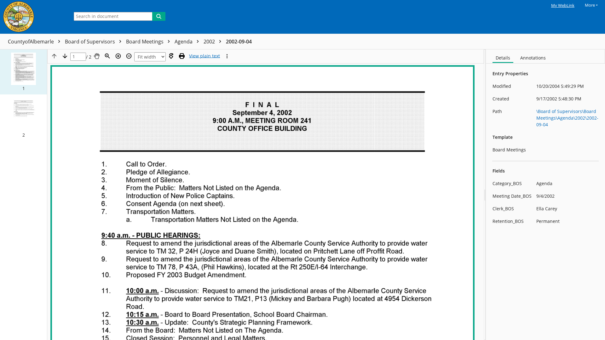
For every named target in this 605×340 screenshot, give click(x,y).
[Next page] (65, 56)
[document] (545, 194)
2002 (210, 41)
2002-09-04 (239, 41)
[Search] (158, 16)
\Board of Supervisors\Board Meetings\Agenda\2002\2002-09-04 (567, 118)
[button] (23, 71)
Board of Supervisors (90, 41)
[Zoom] (107, 56)
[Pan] (96, 56)
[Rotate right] (171, 56)
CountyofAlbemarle (31, 41)
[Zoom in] (118, 56)
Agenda (184, 41)
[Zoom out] (129, 56)
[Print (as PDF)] (181, 56)
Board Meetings (145, 41)
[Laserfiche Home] (33, 17)
